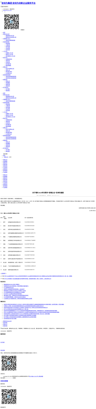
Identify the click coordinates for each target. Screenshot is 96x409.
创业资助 (8, 108)
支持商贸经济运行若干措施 (10, 318)
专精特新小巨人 (6, 99)
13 (1, 266)
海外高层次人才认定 (10, 116)
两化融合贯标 (9, 132)
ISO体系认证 (9, 134)
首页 (4, 93)
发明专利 (8, 121)
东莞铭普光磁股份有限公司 (14, 255)
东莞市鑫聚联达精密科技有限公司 (16, 233)
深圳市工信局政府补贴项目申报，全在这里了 (14, 289)
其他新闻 (5, 170)
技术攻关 (8, 110)
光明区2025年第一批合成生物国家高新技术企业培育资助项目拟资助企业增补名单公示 (24, 306)
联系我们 (8, 151)
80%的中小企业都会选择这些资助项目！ (13, 293)
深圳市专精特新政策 (10, 101)
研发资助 (8, 104)
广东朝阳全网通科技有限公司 (14, 236)
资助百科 (8, 146)
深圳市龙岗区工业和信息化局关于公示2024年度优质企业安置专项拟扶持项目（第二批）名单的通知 (27, 313)
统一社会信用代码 (29, 217)
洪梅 (4, 244)
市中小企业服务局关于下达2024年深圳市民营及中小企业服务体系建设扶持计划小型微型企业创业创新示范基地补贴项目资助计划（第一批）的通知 (38, 276)
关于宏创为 (5, 148)
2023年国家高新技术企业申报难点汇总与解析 (14, 292)
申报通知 (8, 143)
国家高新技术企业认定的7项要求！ (12, 284)
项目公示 (8, 141)
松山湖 (4, 262)
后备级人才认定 (9, 113)
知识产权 (5, 118)
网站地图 (41, 376)
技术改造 (8, 107)
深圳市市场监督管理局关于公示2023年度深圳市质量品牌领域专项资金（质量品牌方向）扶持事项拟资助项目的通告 (30, 310)
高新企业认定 (6, 94)
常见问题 (3, 350)
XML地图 (45, 376)
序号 (2, 217)
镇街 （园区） (5, 217)
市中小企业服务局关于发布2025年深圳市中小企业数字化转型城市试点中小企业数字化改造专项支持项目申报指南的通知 (31, 312)
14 (1, 269)
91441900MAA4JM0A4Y (30, 266)
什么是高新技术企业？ (9, 287)
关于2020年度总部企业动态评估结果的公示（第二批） (16, 309)
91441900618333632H (29, 225)
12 (1, 262)
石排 (4, 255)
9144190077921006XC (30, 236)
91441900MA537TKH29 (30, 262)
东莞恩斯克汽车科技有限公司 (14, 240)
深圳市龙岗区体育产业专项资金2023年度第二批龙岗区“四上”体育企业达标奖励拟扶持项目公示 (26, 307)
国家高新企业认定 (10, 96)
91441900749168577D (29, 269)
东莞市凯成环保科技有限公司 (14, 251)
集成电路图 (8, 126)
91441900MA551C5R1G (30, 247)
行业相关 (5, 172)
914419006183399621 (29, 222)
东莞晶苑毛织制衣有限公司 (14, 222)
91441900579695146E (29, 244)
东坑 (4, 229)
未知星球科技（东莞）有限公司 (15, 262)
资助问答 (8, 145)
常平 (4, 222)
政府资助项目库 (6, 135)
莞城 (4, 236)
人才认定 (5, 112)
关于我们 (8, 149)
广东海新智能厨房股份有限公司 (15, 244)
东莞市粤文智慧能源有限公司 (14, 247)
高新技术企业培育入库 (11, 97)
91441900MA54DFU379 (30, 233)
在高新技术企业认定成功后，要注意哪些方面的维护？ (16, 286)
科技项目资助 (6, 102)
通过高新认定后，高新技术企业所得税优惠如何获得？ (16, 295)
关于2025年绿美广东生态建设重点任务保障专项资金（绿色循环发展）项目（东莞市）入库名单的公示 (27, 278)
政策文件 (5, 162)
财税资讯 (5, 169)
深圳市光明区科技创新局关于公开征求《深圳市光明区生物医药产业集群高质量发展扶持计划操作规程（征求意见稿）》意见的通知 (34, 304)
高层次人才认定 (9, 115)
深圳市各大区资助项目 (11, 138)
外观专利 (8, 123)
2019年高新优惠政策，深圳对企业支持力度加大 (15, 297)
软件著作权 (8, 124)
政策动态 (5, 140)
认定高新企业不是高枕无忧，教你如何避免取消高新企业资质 (18, 298)
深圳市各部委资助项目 (11, 137)
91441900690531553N (29, 258)
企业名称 (10, 217)
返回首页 (3, 273)
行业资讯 (5, 167)
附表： (10, 213)
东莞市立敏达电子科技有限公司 (15, 258)
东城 (4, 225)
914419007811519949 (29, 229)
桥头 (4, 251)
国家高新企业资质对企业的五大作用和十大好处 (15, 290)
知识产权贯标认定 (10, 129)
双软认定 (8, 130)
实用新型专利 (9, 119)
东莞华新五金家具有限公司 (14, 229)
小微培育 (8, 105)
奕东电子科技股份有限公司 (14, 225)
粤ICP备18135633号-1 (34, 376)
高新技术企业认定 (7, 321)
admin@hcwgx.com (7, 10)
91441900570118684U (29, 251)
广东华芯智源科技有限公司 (14, 266)
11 (1, 258)
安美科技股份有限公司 (13, 269)
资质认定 (5, 127)
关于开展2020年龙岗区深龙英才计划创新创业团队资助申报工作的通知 (20, 315)
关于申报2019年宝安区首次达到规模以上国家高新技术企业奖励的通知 (20, 317)
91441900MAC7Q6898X (30, 240)
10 (1, 255)
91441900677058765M (29, 255)
